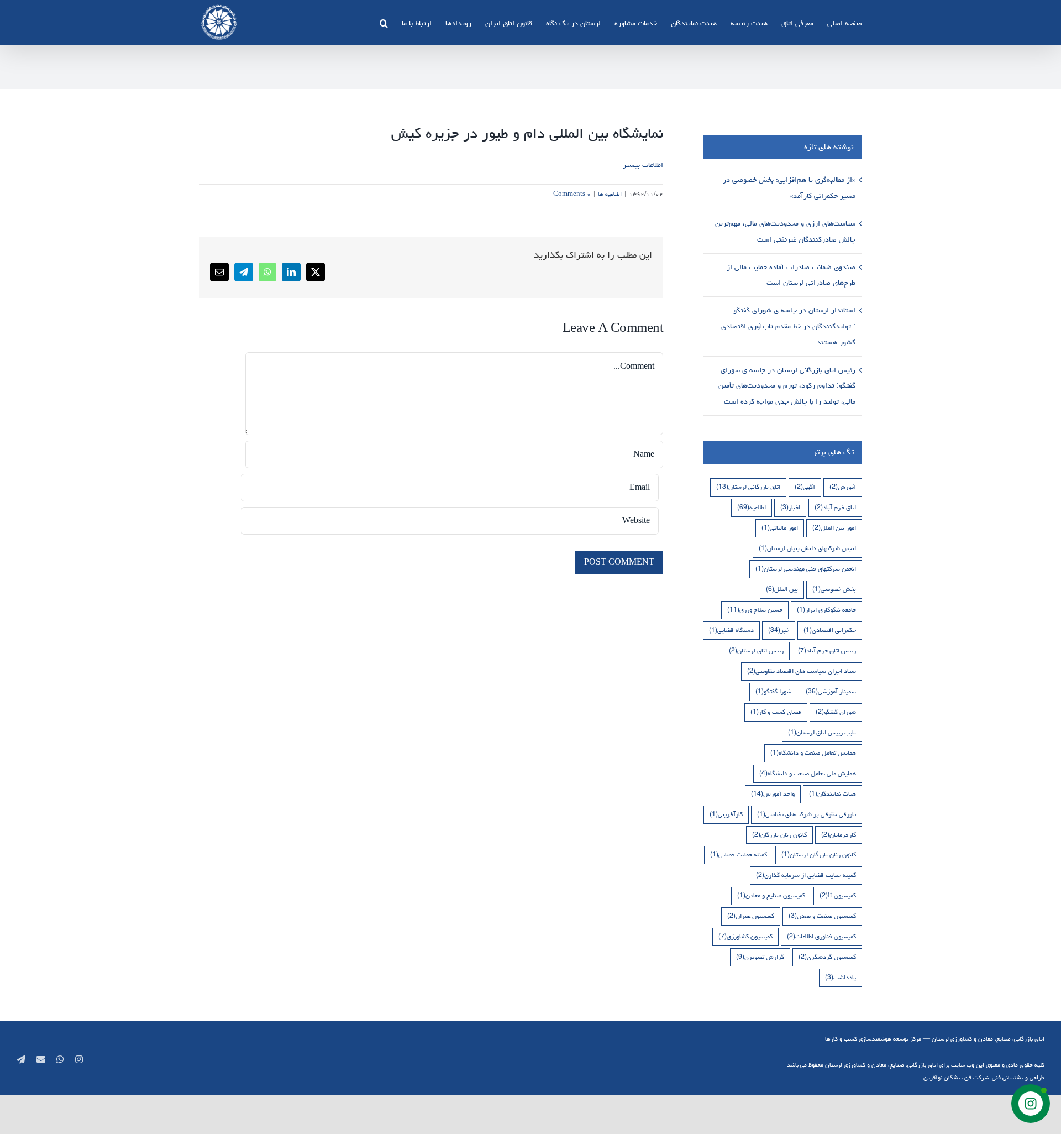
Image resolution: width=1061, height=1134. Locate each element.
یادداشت (840, 977)
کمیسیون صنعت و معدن (822, 916)
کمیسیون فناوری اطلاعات (821, 936)
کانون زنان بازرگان (779, 834)
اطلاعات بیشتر (643, 165)
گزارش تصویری (760, 956)
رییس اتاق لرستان (756, 650)
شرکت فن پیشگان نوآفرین (956, 1077)
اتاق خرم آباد (835, 507)
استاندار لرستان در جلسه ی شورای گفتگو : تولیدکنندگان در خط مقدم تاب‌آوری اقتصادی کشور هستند (788, 326)
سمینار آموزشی (831, 691)
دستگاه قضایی (731, 630)
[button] (384, 22)
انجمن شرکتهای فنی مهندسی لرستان (805, 568)
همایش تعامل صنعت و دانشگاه (813, 752)
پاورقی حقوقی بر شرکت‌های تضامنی (806, 814)
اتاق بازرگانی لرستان (748, 486)
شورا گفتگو (773, 691)
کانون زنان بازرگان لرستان (818, 854)
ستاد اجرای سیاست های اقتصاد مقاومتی (801, 671)
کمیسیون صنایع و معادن (771, 895)
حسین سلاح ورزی (754, 609)
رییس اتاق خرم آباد (827, 650)
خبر (778, 630)
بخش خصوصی (834, 589)
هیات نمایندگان (832, 793)
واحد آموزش (773, 793)
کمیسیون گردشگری (827, 956)
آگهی (805, 486)
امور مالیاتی (779, 527)
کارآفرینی (726, 814)
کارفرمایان (838, 834)
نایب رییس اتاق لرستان (822, 732)
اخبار (790, 507)
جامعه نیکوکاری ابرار (826, 609)
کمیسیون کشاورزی (745, 936)
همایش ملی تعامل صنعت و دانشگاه (807, 773)
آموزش (842, 486)
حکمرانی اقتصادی (829, 630)
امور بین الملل (834, 527)
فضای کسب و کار (775, 712)
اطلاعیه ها (610, 194)
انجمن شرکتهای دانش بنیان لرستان (807, 548)
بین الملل (782, 589)
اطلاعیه (751, 507)
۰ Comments (572, 194)
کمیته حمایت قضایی (738, 854)
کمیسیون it (838, 895)
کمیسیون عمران (750, 916)
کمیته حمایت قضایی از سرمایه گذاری (806, 875)
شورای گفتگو (836, 712)
